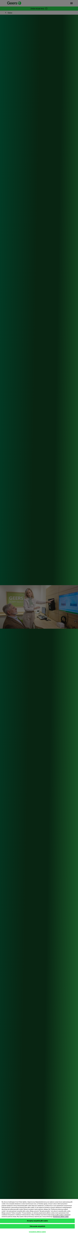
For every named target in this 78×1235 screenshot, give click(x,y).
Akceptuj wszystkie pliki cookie (37, 1221)
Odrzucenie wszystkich (37, 1226)
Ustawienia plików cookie (37, 1232)
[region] (39, 1217)
